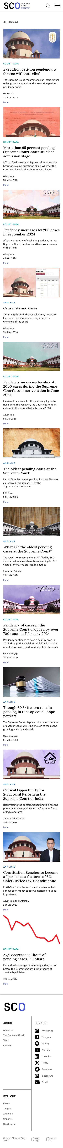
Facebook (47, 1069)
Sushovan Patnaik (12, 571)
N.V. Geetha (8, 93)
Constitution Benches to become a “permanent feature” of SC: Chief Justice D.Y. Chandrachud (30, 876)
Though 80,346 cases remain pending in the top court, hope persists (29, 711)
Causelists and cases (20, 308)
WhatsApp (47, 1030)
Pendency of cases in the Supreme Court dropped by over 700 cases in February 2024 (31, 629)
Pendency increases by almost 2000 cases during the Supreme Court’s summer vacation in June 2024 (31, 388)
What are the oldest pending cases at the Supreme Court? (27, 549)
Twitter (45, 1062)
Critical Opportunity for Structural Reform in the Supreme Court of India (24, 794)
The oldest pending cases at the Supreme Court (29, 471)
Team (6, 1040)
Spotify (45, 1043)
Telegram (47, 1037)
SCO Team (8, 493)
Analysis (8, 1113)
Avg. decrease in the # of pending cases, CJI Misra (24, 957)
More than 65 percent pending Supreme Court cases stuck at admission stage (29, 151)
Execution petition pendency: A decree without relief (29, 71)
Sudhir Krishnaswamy (14, 818)
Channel (7, 1118)
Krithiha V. (24, 900)
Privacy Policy (36, 1139)
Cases (6, 1103)
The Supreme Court (13, 1035)
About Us (8, 1029)
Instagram (47, 1075)
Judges (7, 1108)
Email (45, 1082)
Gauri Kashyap (10, 653)
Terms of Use (51, 1139)
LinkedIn (46, 1056)
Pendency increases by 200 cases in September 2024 (31, 232)
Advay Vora (8, 176)
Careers (7, 1045)
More (5, 102)
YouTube (46, 1049)
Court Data (9, 1123)
